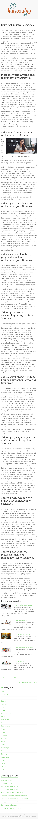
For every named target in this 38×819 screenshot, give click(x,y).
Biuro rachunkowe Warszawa (23, 605)
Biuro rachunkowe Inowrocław (23, 648)
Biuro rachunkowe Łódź (21, 621)
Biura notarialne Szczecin (9, 805)
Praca (3, 729)
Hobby (3, 707)
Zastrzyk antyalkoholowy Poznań (11, 808)
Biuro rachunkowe (19, 661)
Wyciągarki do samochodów (10, 802)
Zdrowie (3, 769)
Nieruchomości (6, 723)
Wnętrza (3, 766)
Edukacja (4, 704)
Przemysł (4, 735)
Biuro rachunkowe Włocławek (11, 678)
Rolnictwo (4, 738)
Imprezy (3, 710)
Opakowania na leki (7, 780)
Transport (4, 751)
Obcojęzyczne (5, 726)
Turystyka (4, 754)
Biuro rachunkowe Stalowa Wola (26, 682)
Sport (3, 745)
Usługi (3, 763)
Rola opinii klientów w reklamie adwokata (14, 796)
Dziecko (3, 701)
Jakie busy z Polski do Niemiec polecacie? (14, 799)
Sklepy (3, 741)
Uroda (3, 760)
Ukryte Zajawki (5, 757)
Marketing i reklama (7, 713)
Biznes (3, 692)
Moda (3, 716)
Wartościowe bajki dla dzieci (10, 786)
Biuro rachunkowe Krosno (22, 634)
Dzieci (3, 698)
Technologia (5, 748)
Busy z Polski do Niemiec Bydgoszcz (12, 792)
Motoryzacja (5, 720)
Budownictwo (5, 695)
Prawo (3, 732)
